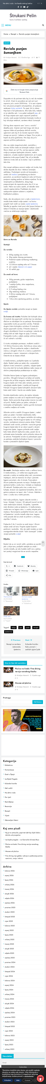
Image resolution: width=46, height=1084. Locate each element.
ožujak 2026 (9, 893)
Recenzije (8, 806)
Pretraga (7, 697)
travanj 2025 (9, 944)
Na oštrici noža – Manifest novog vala (16, 3)
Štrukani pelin (23, 15)
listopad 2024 (10, 971)
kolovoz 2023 (10, 1035)
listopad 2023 (10, 1026)
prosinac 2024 (10, 962)
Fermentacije (9, 770)
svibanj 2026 (9, 884)
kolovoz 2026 (10, 871)
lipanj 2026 (9, 880)
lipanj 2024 (9, 990)
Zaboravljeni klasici (11, 820)
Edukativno (9, 765)
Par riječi (8, 797)
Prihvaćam (7, 1080)
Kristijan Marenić (11, 57)
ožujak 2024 (9, 1003)
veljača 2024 (9, 1008)
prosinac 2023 (10, 1017)
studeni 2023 (9, 1022)
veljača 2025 (9, 953)
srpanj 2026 (9, 875)
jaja (36, 113)
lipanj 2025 (9, 935)
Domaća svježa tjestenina (27, 598)
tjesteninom (35, 199)
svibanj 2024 (9, 994)
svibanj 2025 (9, 939)
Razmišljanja (9, 802)
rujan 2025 (9, 921)
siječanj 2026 (10, 903)
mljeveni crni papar (25, 267)
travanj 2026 (9, 889)
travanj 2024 (9, 999)
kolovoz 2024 (10, 980)
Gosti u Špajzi (10, 774)
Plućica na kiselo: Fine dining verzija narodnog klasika (27, 670)
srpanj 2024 (9, 985)
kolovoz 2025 (10, 925)
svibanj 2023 (9, 1049)
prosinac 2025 (10, 907)
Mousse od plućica (23, 683)
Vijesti (7, 815)
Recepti (6, 43)
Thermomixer (8, 597)
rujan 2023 (9, 1031)
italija (14, 627)
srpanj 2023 (9, 1040)
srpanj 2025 (9, 930)
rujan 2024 (9, 976)
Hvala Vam (7, 616)
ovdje (6, 311)
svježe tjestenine (32, 204)
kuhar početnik (16, 108)
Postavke (27, 1080)
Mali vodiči (9, 788)
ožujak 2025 (9, 948)
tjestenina (8, 631)
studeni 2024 (10, 967)
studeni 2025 (9, 912)
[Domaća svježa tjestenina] (30, 591)
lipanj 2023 (9, 1044)
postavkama (29, 1076)
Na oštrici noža (10, 792)
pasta (28, 627)
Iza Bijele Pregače (11, 779)
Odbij (17, 1080)
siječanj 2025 (10, 958)
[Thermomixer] (12, 591)
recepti (35, 627)
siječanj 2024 (10, 1012)
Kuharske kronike (11, 783)
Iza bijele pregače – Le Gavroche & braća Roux (22, 839)
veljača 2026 (9, 898)
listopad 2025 (10, 916)
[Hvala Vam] (12, 610)
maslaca (15, 174)
